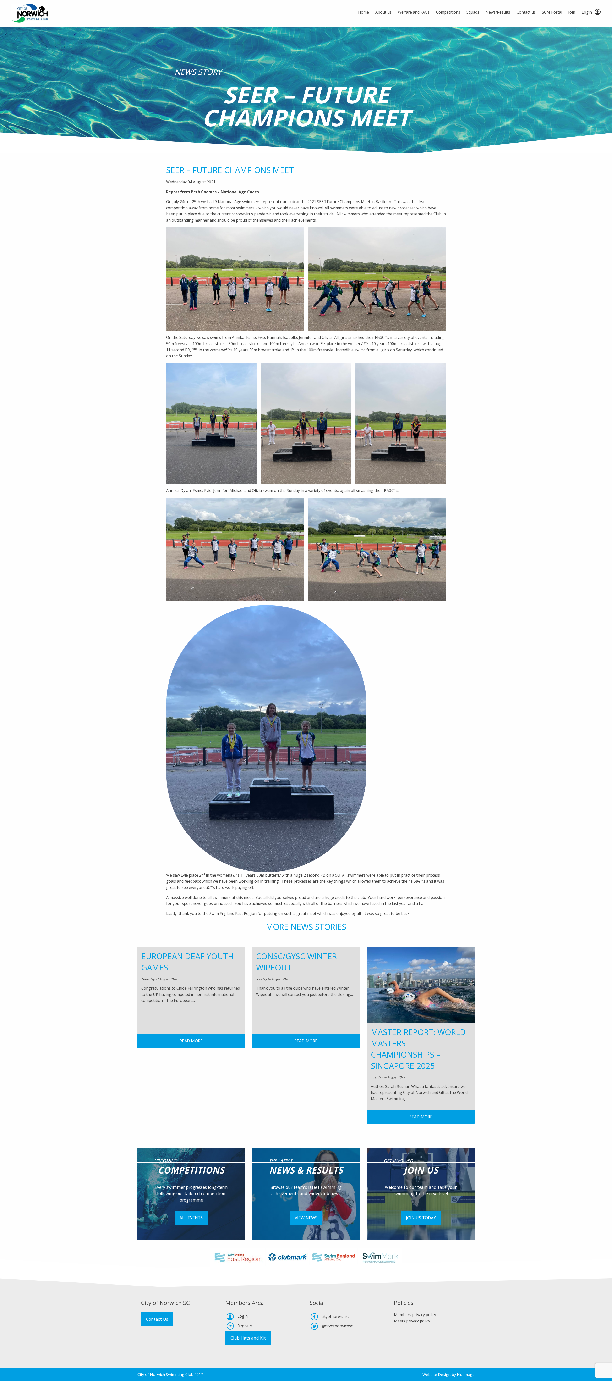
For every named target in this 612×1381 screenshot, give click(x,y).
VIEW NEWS (306, 1217)
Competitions (448, 12)
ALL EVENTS (191, 1217)
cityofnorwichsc (335, 1316)
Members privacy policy (415, 1314)
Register (244, 1325)
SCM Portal (552, 12)
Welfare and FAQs (414, 12)
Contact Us (157, 1319)
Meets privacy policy (412, 1321)
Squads (472, 12)
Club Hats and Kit (248, 1338)
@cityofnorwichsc (337, 1326)
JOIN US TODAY (421, 1217)
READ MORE (191, 1041)
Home (363, 12)
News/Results (498, 12)
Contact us (526, 12)
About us (383, 12)
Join (571, 12)
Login (587, 12)
